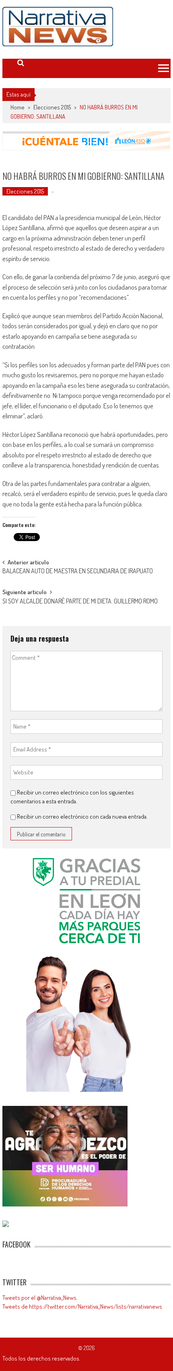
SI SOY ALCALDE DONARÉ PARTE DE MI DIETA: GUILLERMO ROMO (80, 602)
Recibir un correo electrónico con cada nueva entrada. (82, 816)
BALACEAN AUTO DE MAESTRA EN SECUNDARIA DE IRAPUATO (77, 571)
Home (17, 107)
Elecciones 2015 (52, 107)
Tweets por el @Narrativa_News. (40, 1297)
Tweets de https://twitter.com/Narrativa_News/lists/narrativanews (82, 1306)
